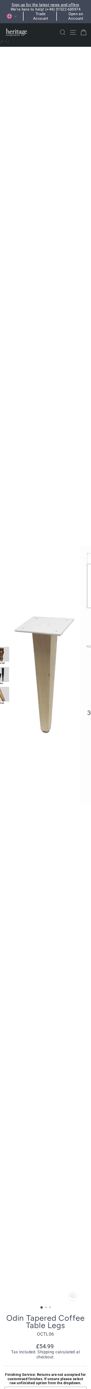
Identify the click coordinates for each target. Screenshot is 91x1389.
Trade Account (40, 16)
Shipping (45, 1352)
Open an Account (75, 16)
